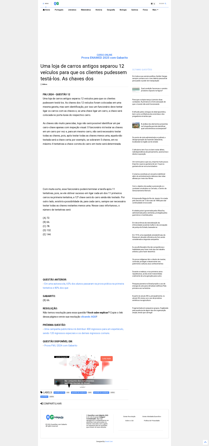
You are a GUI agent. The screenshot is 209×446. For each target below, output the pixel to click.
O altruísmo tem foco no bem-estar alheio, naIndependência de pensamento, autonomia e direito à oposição (150, 152)
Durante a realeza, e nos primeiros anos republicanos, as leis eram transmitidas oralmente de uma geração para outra (147, 274)
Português (59, 10)
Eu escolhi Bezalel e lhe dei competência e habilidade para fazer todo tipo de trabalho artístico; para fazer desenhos (148, 249)
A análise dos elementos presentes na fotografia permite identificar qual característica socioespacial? (154, 126)
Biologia (123, 10)
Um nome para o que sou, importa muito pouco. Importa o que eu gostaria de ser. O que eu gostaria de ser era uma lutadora (150, 164)
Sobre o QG (129, 421)
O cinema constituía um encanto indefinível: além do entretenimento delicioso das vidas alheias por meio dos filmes (148, 176)
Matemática (86, 10)
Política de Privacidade (152, 421)
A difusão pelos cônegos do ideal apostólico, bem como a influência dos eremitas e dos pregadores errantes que (149, 114)
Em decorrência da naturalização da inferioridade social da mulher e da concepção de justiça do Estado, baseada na (149, 225)
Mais (155, 10)
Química (134, 10)
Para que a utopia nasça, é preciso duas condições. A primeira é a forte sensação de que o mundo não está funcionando (149, 102)
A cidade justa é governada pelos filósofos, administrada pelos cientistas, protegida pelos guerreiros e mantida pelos (149, 213)
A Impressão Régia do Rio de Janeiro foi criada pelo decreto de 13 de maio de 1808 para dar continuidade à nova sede (150, 200)
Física (145, 10)
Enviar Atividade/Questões (151, 416)
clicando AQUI (89, 316)
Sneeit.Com (109, 441)
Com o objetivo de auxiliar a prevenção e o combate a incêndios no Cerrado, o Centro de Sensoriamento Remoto (149, 188)
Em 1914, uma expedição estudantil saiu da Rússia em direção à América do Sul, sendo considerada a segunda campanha (148, 237)
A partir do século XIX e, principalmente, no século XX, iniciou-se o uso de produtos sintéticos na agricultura (148, 298)
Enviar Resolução (129, 416)
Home (47, 10)
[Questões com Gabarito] (56, 4)
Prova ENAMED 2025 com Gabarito (104, 57)
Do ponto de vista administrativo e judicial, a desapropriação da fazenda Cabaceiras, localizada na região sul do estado (148, 139)
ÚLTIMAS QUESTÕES (142, 69)
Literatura (72, 10)
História (99, 10)
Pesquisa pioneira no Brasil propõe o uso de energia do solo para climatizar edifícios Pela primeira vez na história (149, 286)
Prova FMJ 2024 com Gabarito (60, 345)
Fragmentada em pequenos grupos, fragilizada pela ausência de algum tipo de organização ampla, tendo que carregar (150, 310)
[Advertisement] (104, 33)
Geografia (111, 10)
